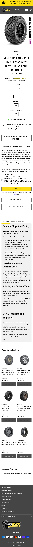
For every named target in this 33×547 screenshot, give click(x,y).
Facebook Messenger (7, 511)
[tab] (5, 222)
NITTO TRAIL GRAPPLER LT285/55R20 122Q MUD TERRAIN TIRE (7, 407)
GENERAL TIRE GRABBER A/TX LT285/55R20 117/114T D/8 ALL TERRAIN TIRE (23, 443)
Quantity (16, 84)
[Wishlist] (16, 10)
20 (16, 114)
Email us (4, 508)
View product (8, 384)
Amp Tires (4, 368)
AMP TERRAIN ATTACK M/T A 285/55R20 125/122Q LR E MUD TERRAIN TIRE (24, 371)
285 (16, 96)
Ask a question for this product (13, 207)
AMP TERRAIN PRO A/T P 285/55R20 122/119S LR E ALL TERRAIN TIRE (7, 371)
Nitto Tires (4, 404)
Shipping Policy (6, 499)
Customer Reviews (6, 490)
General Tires (20, 440)
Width (16, 93)
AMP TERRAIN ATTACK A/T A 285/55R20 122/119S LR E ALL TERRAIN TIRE (8, 443)
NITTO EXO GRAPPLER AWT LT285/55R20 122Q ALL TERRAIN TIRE (24, 407)
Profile (16, 101)
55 (16, 105)
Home (16, 51)
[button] (26, 10)
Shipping (10, 80)
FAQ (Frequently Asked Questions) (11, 493)
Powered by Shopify (17, 545)
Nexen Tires (17, 54)
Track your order (6, 487)
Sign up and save (8, 516)
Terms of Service (6, 496)
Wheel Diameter (16, 110)
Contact (3, 505)
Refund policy (5, 502)
